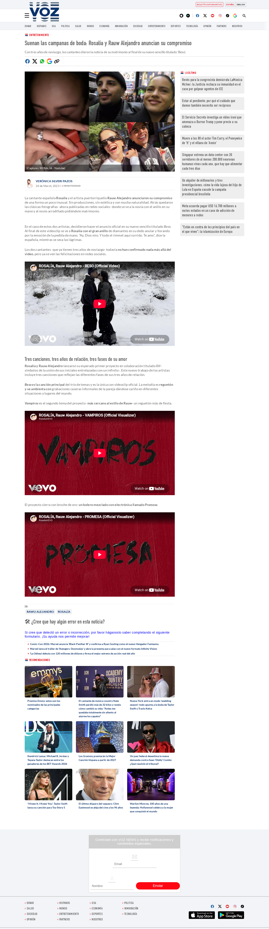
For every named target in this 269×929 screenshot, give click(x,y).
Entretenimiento (39, 35)
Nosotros (237, 26)
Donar (28, 26)
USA (54, 26)
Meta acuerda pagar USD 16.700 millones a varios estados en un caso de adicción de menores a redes (209, 210)
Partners (221, 26)
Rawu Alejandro (40, 611)
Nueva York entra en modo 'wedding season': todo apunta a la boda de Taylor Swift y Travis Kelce (152, 704)
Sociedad (138, 26)
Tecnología (192, 26)
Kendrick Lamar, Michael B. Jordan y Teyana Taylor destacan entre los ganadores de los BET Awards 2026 (48, 760)
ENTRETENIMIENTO (156, 26)
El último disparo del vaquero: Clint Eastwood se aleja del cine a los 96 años (101, 805)
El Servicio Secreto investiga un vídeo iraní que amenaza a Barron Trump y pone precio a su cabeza (212, 122)
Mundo (90, 26)
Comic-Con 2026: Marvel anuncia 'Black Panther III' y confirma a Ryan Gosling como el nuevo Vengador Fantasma (94, 643)
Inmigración (121, 26)
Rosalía (64, 611)
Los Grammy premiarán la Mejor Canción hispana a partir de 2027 (97, 758)
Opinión (207, 26)
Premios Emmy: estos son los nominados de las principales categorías (43, 704)
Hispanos (41, 26)
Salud (78, 26)
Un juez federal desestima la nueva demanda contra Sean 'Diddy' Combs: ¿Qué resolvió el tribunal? (151, 760)
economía (104, 26)
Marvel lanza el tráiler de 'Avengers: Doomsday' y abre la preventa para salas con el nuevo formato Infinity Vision (93, 648)
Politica (65, 26)
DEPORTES (176, 26)
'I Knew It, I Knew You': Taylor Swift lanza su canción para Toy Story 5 (47, 805)
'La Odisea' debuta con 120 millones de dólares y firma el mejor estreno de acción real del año (82, 653)
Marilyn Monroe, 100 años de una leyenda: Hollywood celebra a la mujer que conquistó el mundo (151, 807)
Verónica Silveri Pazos (54, 181)
